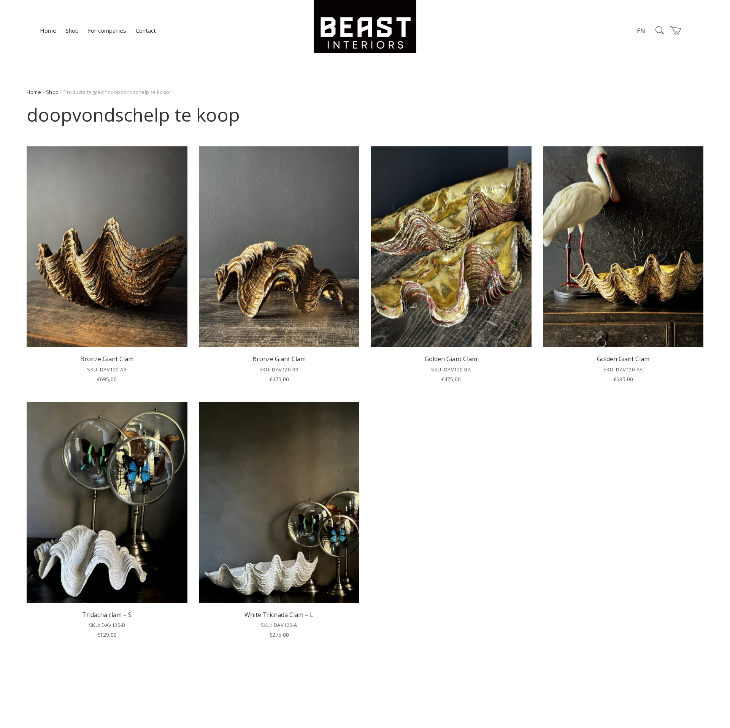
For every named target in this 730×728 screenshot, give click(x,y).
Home (48, 30)
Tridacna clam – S (107, 615)
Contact (146, 30)
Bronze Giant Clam (106, 359)
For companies (107, 30)
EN (641, 31)
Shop (72, 30)
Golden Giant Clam (451, 359)
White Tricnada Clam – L (278, 615)
